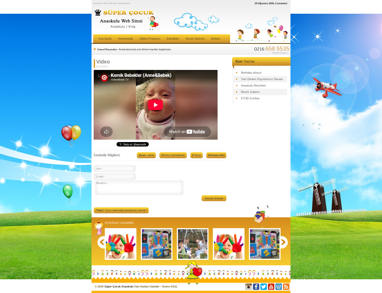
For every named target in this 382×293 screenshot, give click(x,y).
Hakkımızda (125, 38)
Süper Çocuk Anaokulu (118, 286)
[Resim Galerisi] (156, 244)
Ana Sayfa (105, 38)
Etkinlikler (173, 38)
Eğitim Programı (150, 38)
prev (100, 242)
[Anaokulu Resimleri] (120, 244)
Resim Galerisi (195, 38)
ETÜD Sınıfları (250, 98)
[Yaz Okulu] (192, 244)
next (285, 242)
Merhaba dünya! (251, 72)
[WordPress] (278, 286)
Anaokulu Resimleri (253, 85)
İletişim (215, 38)
